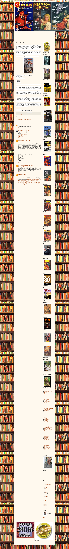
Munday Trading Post (47, 428)
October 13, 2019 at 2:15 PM (27, 119)
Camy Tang (45, 400)
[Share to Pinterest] (31, 112)
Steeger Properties (46, 439)
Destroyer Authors (46, 407)
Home (27, 205)
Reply (19, 122)
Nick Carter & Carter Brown (48, 429)
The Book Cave (46, 441)
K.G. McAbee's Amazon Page (48, 422)
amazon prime (20, 135)
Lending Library (46, 426)
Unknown (19, 140)
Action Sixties (46, 392)
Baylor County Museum (47, 398)
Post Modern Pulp (46, 430)
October (46, 483)
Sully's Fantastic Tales (47, 440)
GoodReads (45, 418)
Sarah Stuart (46, 435)
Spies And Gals (46, 438)
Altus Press (45, 393)
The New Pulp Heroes (47, 444)
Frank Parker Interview (47, 413)
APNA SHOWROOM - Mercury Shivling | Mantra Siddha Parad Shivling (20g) (29, 185)
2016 (45, 500)
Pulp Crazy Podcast (46, 431)
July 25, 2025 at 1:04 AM (26, 174)
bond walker (20, 130)
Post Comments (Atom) (23, 209)
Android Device (20, 136)
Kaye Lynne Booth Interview (48, 425)
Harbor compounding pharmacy (23, 165)
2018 (45, 497)
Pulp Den (45, 432)
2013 (45, 504)
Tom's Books (46, 449)
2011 (45, 506)
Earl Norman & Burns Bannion (48, 408)
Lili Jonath (20, 124)
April (46, 492)
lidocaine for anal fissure (21, 166)
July (46, 488)
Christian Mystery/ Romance (22, 114)
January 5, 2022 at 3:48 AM (31, 165)
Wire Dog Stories (46, 453)
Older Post (39, 205)
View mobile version (28, 206)
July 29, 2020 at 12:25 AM (25, 130)
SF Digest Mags (46, 436)
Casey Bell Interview (47, 401)
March (46, 493)
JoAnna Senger (46, 420)
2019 (45, 482)
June (46, 489)
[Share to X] (29, 112)
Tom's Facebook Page (47, 450)
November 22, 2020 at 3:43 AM (25, 140)
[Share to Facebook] (30, 112)
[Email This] (27, 112)
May (46, 491)
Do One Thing (20, 174)
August (46, 487)
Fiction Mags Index (46, 410)
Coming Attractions (46, 403)
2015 (45, 501)
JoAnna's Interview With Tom (48, 391)
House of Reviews (46, 419)
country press (46, 404)
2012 (45, 505)
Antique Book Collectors (47, 394)
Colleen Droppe (46, 402)
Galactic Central (46, 416)
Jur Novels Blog (46, 421)
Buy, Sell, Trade (46, 399)
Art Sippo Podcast (46, 395)
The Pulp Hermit (46, 445)
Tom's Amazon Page (47, 448)
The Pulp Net (46, 446)
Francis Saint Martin (47, 412)
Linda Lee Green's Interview (48, 427)
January (46, 496)
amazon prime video (24, 134)
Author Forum (46, 397)
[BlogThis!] (28, 112)
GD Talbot (45, 417)
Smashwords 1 (46, 437)
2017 (45, 499)
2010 (45, 508)
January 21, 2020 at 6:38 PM (25, 124)
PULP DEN (21, 4)
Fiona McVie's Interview (47, 411)
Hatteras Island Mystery (48, 484)
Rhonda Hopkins (20, 119)
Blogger (42, 542)
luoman (36, 542)
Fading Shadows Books (47, 409)
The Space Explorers (47, 447)
